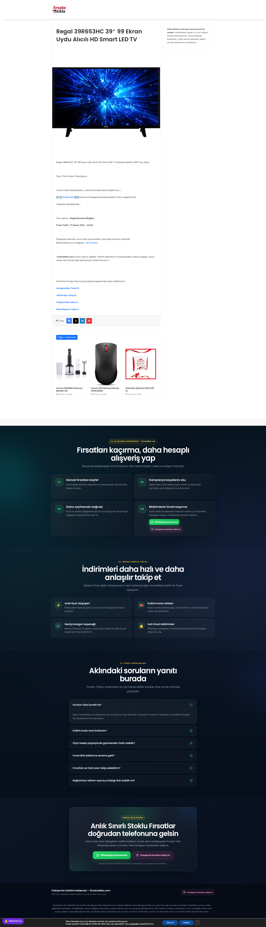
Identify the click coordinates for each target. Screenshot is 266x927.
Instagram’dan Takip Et (67, 288)
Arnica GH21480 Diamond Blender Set (69, 389)
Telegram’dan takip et (67, 302)
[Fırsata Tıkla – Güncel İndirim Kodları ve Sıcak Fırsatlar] (59, 9)
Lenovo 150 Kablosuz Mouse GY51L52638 (105, 389)
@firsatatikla (92, 242)
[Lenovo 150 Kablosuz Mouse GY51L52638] (106, 364)
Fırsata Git (68, 197)
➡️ (57, 197)
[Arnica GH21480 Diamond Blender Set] (71, 364)
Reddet (186, 922)
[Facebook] (69, 321)
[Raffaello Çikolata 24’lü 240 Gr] (141, 364)
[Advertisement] (160, 9)
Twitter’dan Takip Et (66, 295)
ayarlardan (134, 924)
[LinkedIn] (82, 321)
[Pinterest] (89, 321)
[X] (76, 321)
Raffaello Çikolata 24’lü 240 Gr (140, 389)
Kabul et (170, 922)
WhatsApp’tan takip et (67, 309)
